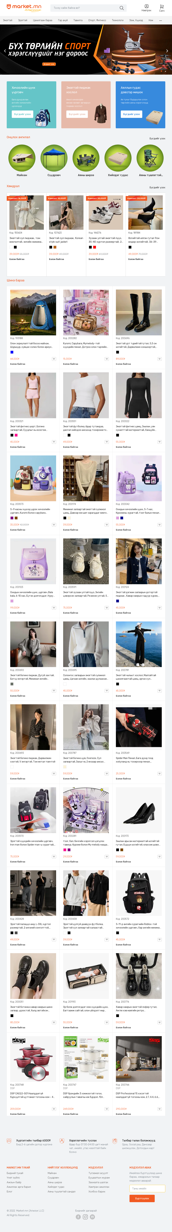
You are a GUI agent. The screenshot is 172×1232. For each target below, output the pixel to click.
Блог (9, 1191)
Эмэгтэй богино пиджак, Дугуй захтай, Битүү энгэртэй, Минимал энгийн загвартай (32, 677)
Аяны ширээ (55, 1182)
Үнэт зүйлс (13, 1177)
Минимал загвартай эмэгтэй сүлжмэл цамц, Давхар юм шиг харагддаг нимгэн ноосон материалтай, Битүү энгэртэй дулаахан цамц (85, 511)
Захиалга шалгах (98, 1182)
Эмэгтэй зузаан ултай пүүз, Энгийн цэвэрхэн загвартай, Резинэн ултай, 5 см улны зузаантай (85, 594)
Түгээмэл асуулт (98, 1173)
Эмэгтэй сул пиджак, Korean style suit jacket (66, 240)
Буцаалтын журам (99, 1177)
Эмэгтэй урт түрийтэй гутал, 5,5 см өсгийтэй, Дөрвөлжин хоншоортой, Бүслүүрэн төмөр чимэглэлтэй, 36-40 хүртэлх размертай (137, 345)
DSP (12, 1088)
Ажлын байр (14, 1182)
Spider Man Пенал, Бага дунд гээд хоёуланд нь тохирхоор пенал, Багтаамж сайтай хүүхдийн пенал (135, 760)
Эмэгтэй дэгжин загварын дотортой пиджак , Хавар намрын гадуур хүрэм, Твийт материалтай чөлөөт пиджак (137, 594)
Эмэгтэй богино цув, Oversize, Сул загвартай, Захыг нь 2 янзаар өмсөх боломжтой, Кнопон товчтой (83, 760)
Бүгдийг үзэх (157, 138)
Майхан (52, 1173)
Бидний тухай (15, 1173)
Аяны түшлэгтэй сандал (61, 1191)
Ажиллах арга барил (19, 1186)
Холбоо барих (97, 1191)
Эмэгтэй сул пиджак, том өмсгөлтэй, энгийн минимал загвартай (26, 240)
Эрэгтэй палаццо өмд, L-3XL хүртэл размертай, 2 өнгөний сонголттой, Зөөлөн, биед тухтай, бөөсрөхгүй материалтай (30, 926)
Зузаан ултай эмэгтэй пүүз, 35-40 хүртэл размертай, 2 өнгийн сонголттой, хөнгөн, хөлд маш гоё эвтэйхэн (105, 240)
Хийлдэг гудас (56, 1186)
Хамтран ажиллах (99, 1186)
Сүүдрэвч (53, 1177)
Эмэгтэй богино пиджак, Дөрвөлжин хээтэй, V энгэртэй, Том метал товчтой (32, 760)
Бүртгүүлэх (142, 1198)
